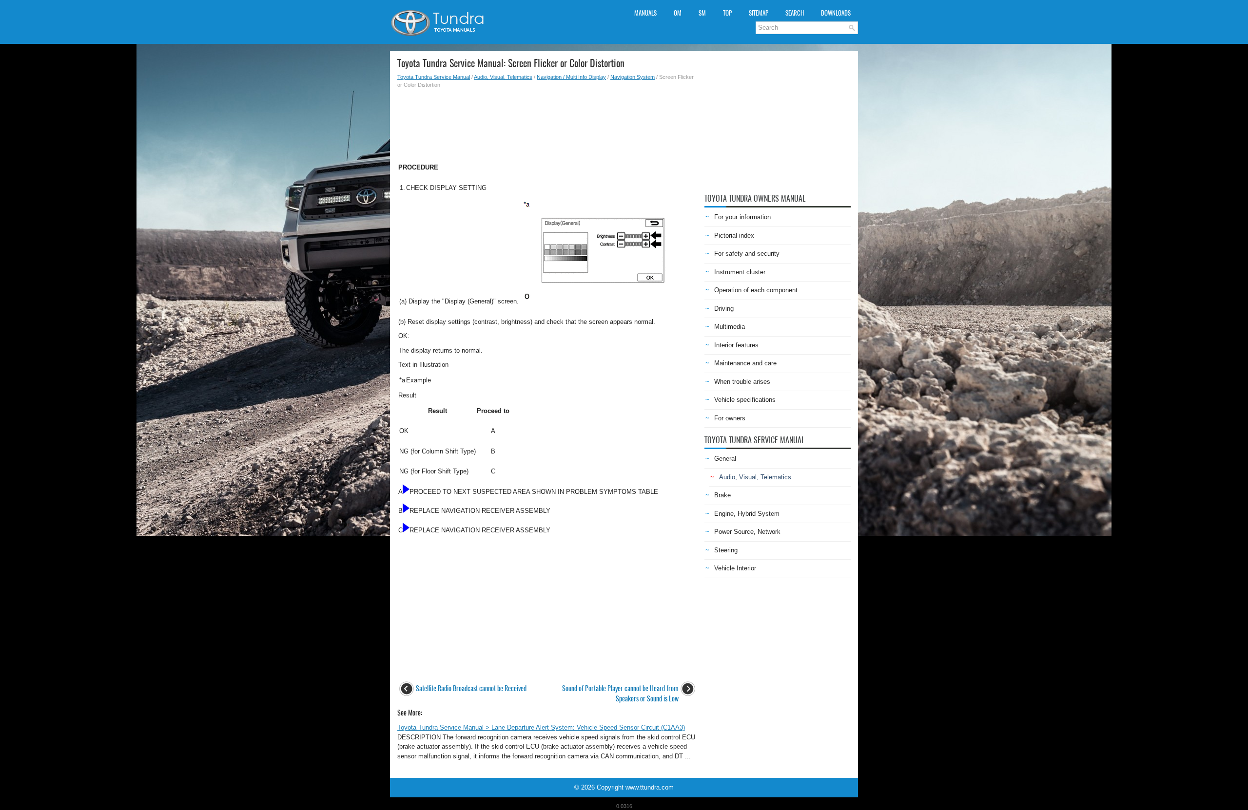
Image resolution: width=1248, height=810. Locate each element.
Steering (726, 550)
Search (794, 13)
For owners (729, 418)
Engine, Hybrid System (747, 513)
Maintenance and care (745, 363)
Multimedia (729, 326)
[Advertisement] (547, 123)
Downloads (836, 13)
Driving (724, 308)
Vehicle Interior (735, 568)
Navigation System (632, 77)
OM (678, 13)
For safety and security (747, 253)
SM (702, 13)
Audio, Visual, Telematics (503, 77)
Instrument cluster (739, 272)
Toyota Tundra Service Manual (433, 77)
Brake (722, 495)
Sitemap (758, 13)
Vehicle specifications (745, 399)
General (725, 458)
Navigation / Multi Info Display (571, 77)
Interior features (736, 345)
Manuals (645, 13)
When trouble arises (742, 381)
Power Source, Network (747, 531)
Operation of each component (756, 290)
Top (727, 13)
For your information (742, 217)
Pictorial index (734, 235)
